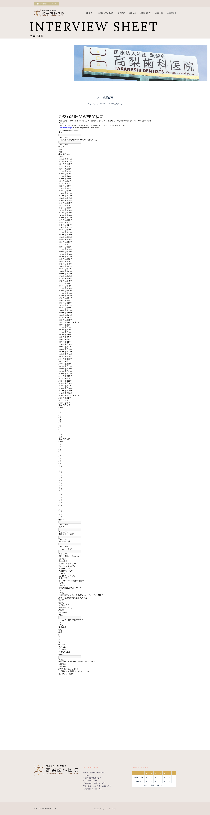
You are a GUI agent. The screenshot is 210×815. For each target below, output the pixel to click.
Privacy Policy (99, 809)
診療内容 (121, 13)
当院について (145, 13)
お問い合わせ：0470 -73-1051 (46, 4)
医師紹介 (132, 13)
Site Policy (112, 809)
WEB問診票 (171, 13)
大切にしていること (106, 13)
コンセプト (89, 13)
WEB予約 (159, 13)
